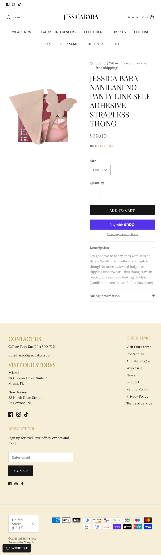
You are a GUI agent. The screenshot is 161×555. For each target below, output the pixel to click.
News (130, 375)
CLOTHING (141, 32)
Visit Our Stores (138, 347)
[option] (43, 116)
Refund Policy (137, 389)
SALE (116, 44)
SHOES (46, 44)
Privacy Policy (137, 396)
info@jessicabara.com (30, 355)
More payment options (122, 234)
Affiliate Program (139, 361)
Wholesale (134, 368)
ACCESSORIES (69, 44)
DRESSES (119, 32)
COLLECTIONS (94, 32)
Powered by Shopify (21, 542)
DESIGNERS (96, 44)
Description (99, 248)
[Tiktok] (19, 4)
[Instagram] (13, 4)
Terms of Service (139, 403)
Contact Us (135, 354)
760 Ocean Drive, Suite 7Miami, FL (27, 377)
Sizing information (105, 296)
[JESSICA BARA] (80, 17)
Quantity (97, 183)
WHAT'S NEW (21, 32)
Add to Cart (122, 210)
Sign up (21, 471)
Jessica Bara (104, 146)
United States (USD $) (17, 524)
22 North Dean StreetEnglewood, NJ (25, 397)
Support (132, 382)
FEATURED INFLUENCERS (58, 32)
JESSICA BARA (27, 538)
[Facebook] (7, 4)
